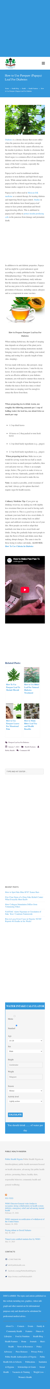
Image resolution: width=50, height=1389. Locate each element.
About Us (10, 1326)
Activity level (13, 1096)
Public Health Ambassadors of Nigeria (20, 1356)
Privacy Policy (37, 1351)
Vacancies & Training (21, 1372)
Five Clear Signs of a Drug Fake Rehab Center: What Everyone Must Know (24, 898)
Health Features (33, 88)
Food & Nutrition (22, 1336)
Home (7, 88)
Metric (11, 1018)
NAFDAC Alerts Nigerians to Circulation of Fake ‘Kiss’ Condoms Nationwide (23, 912)
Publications (30, 1361)
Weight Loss (38, 1372)
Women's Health (25, 1377)
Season (11, 1086)
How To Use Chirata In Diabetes (19, 546)
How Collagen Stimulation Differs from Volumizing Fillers (21, 905)
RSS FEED (9, 1198)
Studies (37, 199)
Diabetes (8, 139)
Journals (33, 1341)
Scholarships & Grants (27, 1367)
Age (9, 1036)
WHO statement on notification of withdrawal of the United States (24, 1220)
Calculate (15, 1114)
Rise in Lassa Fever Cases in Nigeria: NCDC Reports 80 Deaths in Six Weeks (23, 919)
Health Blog (15, 88)
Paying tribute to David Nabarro (18, 1230)
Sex (9, 1046)
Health (24, 88)
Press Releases (22, 1351)
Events (30, 1326)
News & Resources (25, 1346)
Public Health (10, 750)
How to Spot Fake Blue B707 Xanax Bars (22, 892)
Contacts (20, 1326)
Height (10, 1059)
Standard (12, 1028)
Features (29, 1331)
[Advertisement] (25, 27)
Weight (11, 1071)
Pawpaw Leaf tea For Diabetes (18, 742)
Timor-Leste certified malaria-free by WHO (22, 1239)
